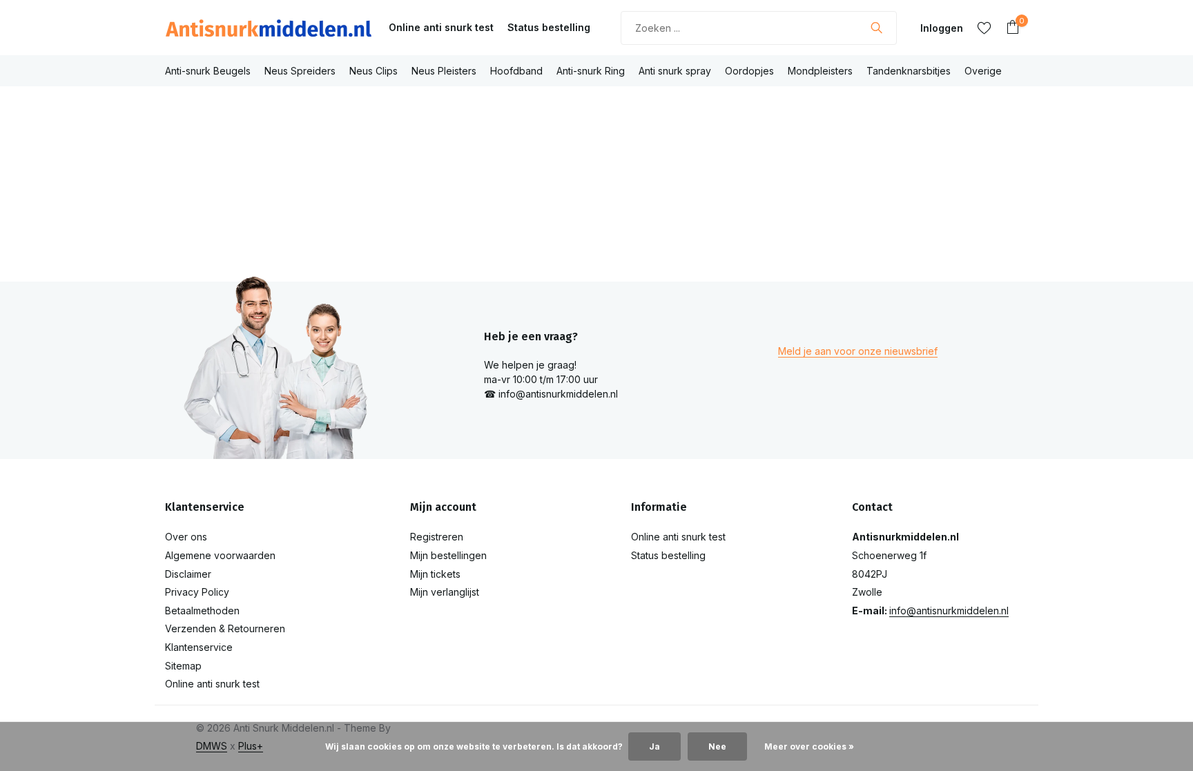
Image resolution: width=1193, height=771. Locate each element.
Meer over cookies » (809, 746)
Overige (983, 71)
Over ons (186, 537)
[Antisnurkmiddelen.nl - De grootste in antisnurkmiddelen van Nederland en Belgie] (268, 27)
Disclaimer (188, 574)
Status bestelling (548, 27)
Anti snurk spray (675, 71)
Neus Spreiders (300, 71)
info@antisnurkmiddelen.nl (949, 610)
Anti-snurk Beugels (208, 71)
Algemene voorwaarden (220, 555)
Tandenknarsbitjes (908, 71)
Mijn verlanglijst (444, 592)
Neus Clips (373, 71)
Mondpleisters (820, 71)
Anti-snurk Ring (590, 71)
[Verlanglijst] (984, 27)
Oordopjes (749, 71)
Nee (717, 746)
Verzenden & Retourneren (225, 628)
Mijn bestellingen (448, 555)
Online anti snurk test (441, 27)
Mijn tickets (435, 574)
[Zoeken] (876, 28)
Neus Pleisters (443, 71)
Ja (654, 746)
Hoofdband (516, 71)
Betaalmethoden (202, 610)
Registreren (436, 537)
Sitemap (183, 666)
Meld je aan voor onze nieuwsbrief (858, 351)
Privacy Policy (197, 592)
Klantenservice (199, 647)
